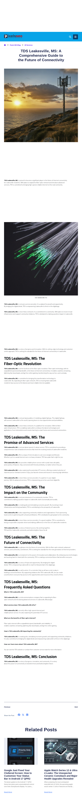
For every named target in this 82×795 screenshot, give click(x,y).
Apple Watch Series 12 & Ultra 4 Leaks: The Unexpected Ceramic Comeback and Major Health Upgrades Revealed (60, 774)
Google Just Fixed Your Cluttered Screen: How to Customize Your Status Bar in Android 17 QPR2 (18, 774)
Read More (8, 792)
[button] (19, 715)
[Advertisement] (41, 16)
